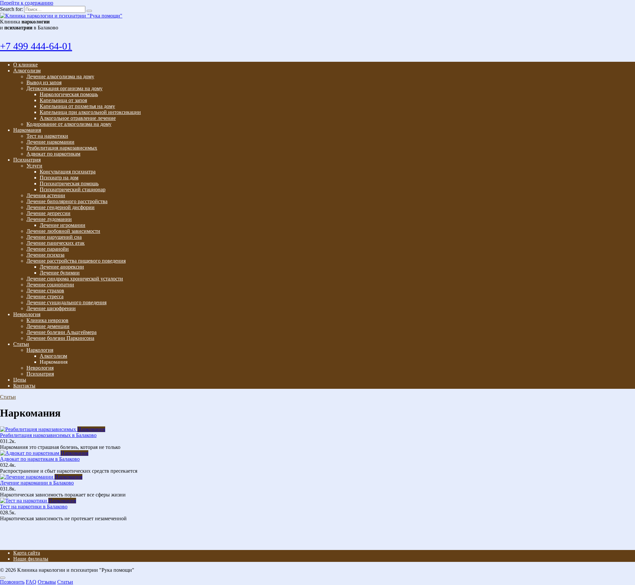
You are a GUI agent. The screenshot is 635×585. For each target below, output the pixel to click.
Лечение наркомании (50, 142)
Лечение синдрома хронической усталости (74, 278)
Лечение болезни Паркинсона (60, 338)
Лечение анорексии (62, 267)
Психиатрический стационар (73, 189)
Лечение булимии (60, 272)
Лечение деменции (47, 326)
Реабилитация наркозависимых (61, 148)
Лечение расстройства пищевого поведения (76, 261)
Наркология (39, 350)
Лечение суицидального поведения (66, 302)
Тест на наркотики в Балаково (33, 506)
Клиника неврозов (47, 320)
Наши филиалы (30, 559)
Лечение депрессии (48, 213)
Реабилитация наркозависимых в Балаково (48, 435)
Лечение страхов (45, 290)
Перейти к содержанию (26, 3)
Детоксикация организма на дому (64, 88)
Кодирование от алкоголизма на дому (68, 124)
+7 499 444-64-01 (36, 46)
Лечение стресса (45, 296)
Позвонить (12, 582)
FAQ (31, 582)
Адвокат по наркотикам (53, 154)
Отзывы (47, 582)
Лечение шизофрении (51, 308)
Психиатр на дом (59, 177)
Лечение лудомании (49, 219)
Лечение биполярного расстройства (66, 201)
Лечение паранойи (47, 249)
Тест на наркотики (47, 136)
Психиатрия (27, 160)
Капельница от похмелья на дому (77, 106)
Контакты (24, 385)
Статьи (21, 344)
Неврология (26, 314)
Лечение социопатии (50, 284)
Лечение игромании (62, 225)
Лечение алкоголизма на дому (60, 76)
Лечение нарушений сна (54, 237)
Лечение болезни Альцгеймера (61, 332)
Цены (19, 380)
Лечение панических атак (55, 243)
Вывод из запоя (44, 82)
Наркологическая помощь (69, 94)
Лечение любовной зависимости (63, 231)
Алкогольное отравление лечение (78, 118)
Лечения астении (45, 195)
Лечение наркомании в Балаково (37, 483)
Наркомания (27, 130)
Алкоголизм (27, 70)
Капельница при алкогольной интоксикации (90, 112)
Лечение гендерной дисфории (60, 207)
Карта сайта (26, 553)
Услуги (34, 165)
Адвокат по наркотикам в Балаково (40, 459)
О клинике (25, 64)
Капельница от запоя (63, 100)
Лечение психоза (45, 255)
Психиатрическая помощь (69, 183)
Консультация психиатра (68, 171)
